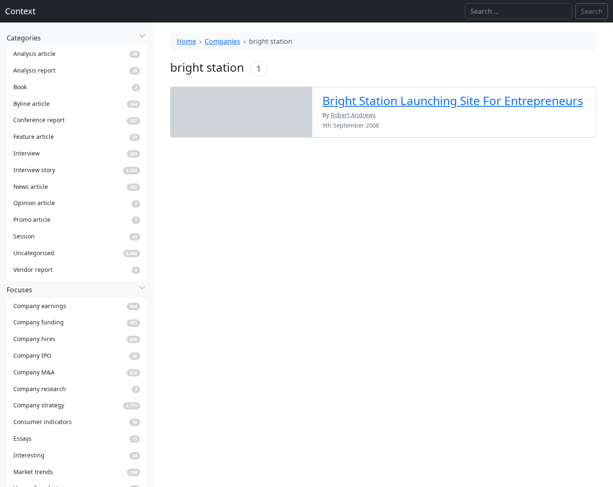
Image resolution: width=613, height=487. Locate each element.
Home (186, 41)
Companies (222, 41)
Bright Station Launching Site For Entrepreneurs (452, 100)
